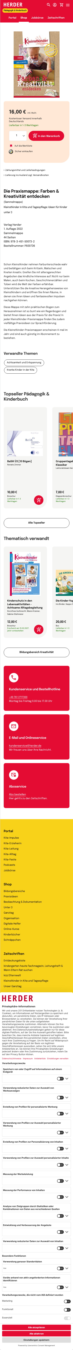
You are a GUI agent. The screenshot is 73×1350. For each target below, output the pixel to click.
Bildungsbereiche (14, 891)
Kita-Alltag (10, 854)
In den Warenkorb (49, 136)
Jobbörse (37, 18)
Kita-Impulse (11, 838)
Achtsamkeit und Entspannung (24, 363)
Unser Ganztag (12, 986)
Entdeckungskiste (14, 961)
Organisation (11, 918)
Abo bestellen (17, 794)
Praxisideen (11, 897)
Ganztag (9, 913)
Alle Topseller (36, 523)
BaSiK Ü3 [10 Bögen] (19, 461)
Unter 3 (8, 907)
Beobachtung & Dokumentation (23, 902)
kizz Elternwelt (12, 975)
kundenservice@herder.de (25, 746)
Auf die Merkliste (23, 146)
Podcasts (9, 865)
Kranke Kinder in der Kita (20, 370)
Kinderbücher (12, 935)
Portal (12, 18)
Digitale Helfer (12, 924)
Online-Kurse (11, 929)
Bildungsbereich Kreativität (36, 652)
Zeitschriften (56, 18)
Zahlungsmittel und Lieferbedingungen (25, 170)
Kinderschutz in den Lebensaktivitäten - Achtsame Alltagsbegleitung (25, 604)
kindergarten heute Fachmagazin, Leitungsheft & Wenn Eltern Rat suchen (33, 968)
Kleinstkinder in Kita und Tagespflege (26, 981)
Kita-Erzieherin (12, 843)
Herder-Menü (69, 4)
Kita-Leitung (11, 849)
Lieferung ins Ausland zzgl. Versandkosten (27, 175)
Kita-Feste (10, 860)
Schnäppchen (12, 940)
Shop (24, 18)
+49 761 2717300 (18, 697)
